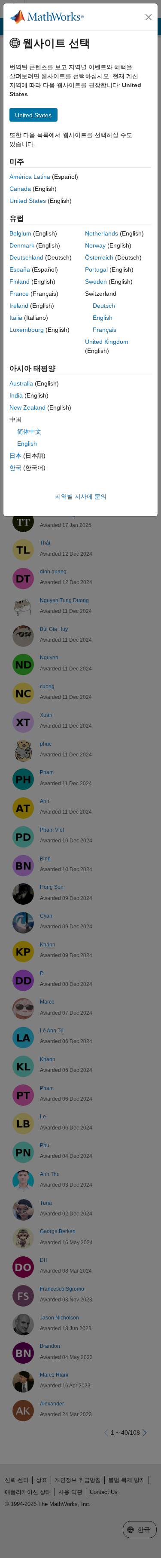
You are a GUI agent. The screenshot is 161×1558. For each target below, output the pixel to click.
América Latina (29, 176)
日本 (15, 455)
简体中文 (29, 431)
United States (27, 200)
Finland (19, 281)
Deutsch (104, 305)
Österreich (99, 257)
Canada (20, 188)
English (102, 317)
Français (104, 329)
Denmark (21, 245)
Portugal (96, 269)
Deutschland (26, 257)
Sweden (96, 281)
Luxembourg (26, 329)
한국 (15, 467)
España (19, 269)
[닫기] (149, 17)
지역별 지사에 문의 (80, 496)
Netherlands (101, 233)
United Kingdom (106, 341)
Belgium (20, 233)
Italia (15, 317)
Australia (21, 383)
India (16, 395)
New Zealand (27, 407)
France (19, 293)
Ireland (18, 305)
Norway (95, 245)
